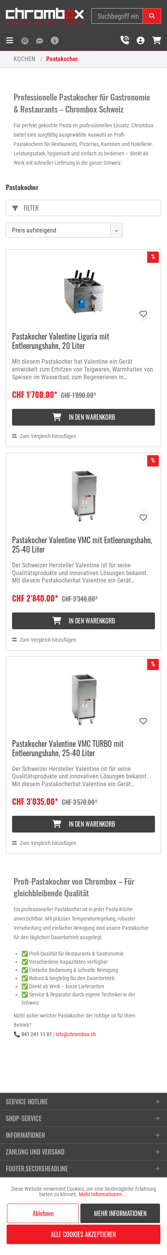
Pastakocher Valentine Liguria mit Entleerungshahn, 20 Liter (60, 340)
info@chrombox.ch (76, 1034)
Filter (30, 208)
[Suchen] (152, 16)
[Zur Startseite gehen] (45, 16)
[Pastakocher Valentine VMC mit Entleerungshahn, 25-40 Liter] (83, 494)
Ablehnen (43, 1213)
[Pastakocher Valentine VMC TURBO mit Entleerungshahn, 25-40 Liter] (83, 698)
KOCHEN (24, 59)
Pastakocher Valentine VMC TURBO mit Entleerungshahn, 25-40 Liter (68, 748)
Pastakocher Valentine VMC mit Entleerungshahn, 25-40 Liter (82, 544)
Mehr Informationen (120, 1213)
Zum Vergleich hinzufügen (47, 436)
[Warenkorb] (156, 40)
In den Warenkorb (91, 417)
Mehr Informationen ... (103, 1194)
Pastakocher (62, 59)
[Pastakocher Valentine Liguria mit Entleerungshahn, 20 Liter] (83, 290)
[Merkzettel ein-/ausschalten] (143, 314)
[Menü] (9, 40)
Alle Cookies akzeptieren (83, 1234)
